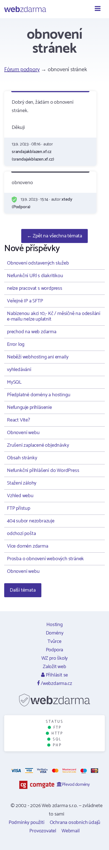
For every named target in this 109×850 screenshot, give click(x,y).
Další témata (23, 590)
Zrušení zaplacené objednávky (38, 445)
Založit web (54, 667)
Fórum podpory (21, 69)
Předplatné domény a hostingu (38, 395)
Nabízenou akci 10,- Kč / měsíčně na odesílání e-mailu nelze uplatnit (53, 316)
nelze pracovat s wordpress (34, 288)
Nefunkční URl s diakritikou (35, 276)
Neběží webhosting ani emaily (37, 357)
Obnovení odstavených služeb (38, 263)
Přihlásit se (56, 675)
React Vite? (18, 420)
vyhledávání (19, 369)
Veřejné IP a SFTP (25, 301)
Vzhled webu (20, 496)
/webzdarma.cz (56, 683)
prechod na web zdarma (31, 332)
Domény (54, 633)
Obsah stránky (22, 458)
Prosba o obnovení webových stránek (45, 559)
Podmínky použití (26, 822)
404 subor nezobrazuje (30, 521)
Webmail (70, 831)
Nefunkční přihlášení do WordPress (43, 470)
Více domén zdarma (27, 546)
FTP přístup (18, 508)
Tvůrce (54, 641)
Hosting (54, 624)
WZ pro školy (54, 658)
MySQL (14, 382)
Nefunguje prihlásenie (29, 407)
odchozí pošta (21, 533)
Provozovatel (42, 831)
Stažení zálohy (21, 483)
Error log (15, 344)
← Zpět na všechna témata (54, 236)
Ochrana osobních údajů (75, 822)
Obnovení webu (23, 433)
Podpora (54, 650)
